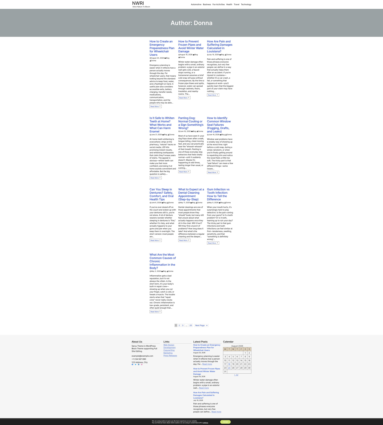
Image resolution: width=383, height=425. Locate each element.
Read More (155, 106)
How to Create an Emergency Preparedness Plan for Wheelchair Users (162, 48)
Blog (167, 58)
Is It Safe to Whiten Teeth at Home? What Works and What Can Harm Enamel (162, 124)
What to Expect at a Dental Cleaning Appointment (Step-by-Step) (191, 194)
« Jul (236, 375)
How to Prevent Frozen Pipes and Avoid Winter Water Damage (191, 46)
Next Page (201, 325)
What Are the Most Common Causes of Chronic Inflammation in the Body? (163, 261)
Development (169, 347)
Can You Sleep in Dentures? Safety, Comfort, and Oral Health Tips (162, 194)
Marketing (168, 353)
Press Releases (170, 355)
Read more (207, 364)
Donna (153, 61)
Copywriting (169, 350)
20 (191, 325)
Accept (225, 422)
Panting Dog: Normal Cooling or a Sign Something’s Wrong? (190, 123)
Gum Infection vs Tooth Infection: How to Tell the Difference (218, 194)
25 (229, 368)
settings (205, 423)
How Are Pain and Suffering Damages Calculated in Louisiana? (219, 46)
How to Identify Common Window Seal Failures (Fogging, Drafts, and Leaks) (219, 124)
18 (229, 364)
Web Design (168, 345)
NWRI (138, 3)
